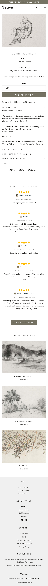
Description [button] (9, 107)
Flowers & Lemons (25, 267)
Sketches (21, 70)
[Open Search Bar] (41, 7)
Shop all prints (24, 487)
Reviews (24, 516)
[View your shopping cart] (36, 7)
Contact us (30, 102)
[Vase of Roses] (19, 246)
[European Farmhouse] (17, 195)
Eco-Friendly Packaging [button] (16, 154)
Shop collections (24, 494)
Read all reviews (24, 322)
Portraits (36, 70)
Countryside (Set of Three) (25, 293)
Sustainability (24, 510)
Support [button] (7, 163)
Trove (7, 7)
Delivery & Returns (24, 540)
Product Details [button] (12, 149)
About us (24, 507)
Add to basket (24, 95)
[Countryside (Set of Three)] (15, 293)
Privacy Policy (24, 547)
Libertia (25, 217)
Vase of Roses (25, 246)
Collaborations (23, 513)
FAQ (24, 537)
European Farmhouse (25, 195)
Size (24, 84)
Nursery (29, 70)
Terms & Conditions (24, 543)
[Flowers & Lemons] (18, 267)
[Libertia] (21, 217)
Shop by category (24, 491)
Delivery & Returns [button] (13, 158)
